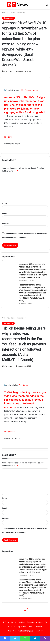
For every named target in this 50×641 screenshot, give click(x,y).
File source (9, 137)
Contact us (12, 631)
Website (5, 223)
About (30, 626)
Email (5, 213)
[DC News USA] (17, 4)
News (13, 12)
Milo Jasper (8, 71)
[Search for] (46, 6)
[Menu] (3, 6)
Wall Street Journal (30, 90)
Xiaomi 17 (39, 631)
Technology (21, 12)
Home (6, 12)
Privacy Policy (20, 626)
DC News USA (41, 622)
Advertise (38, 626)
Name (5, 203)
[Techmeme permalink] (5, 90)
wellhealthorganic (25, 631)
